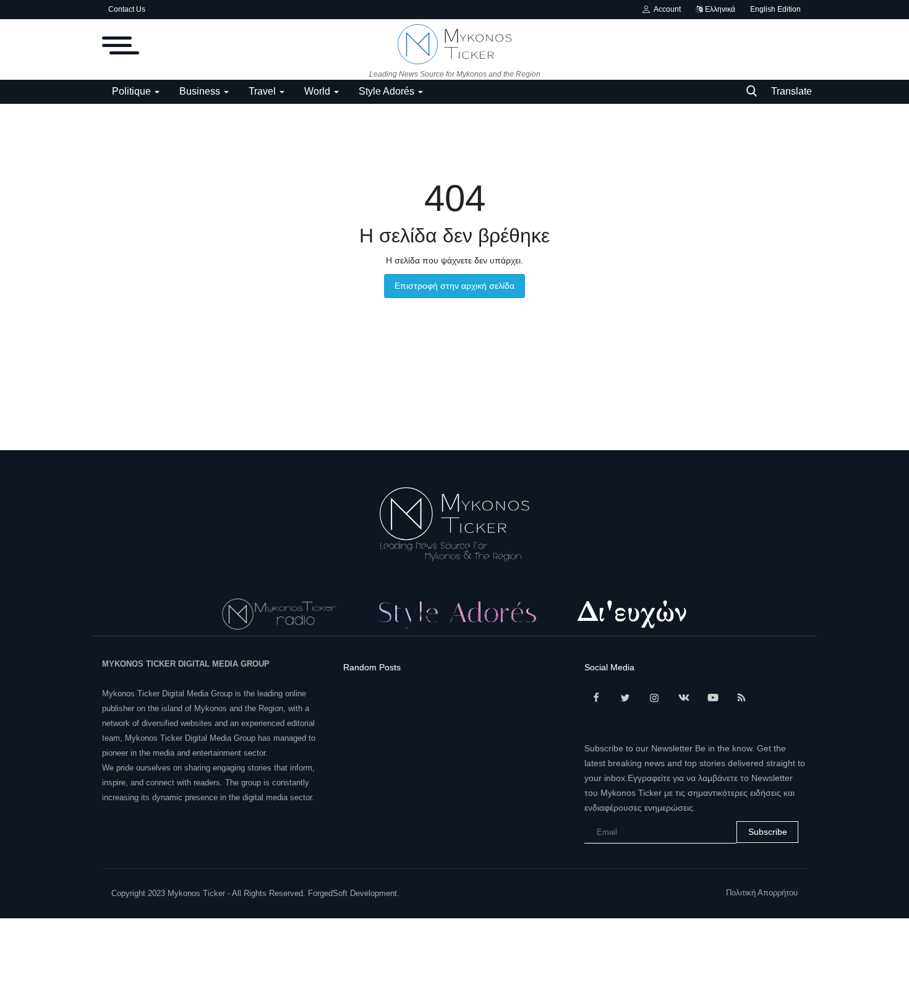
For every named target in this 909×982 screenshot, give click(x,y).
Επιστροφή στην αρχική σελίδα (454, 286)
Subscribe (767, 832)
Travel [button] (263, 91)
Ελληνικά (719, 9)
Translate (791, 91)
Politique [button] (132, 91)
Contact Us (126, 9)
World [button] (318, 91)
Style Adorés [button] (388, 91)
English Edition (775, 9)
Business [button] (201, 91)
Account (665, 9)
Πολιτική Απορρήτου (762, 892)
